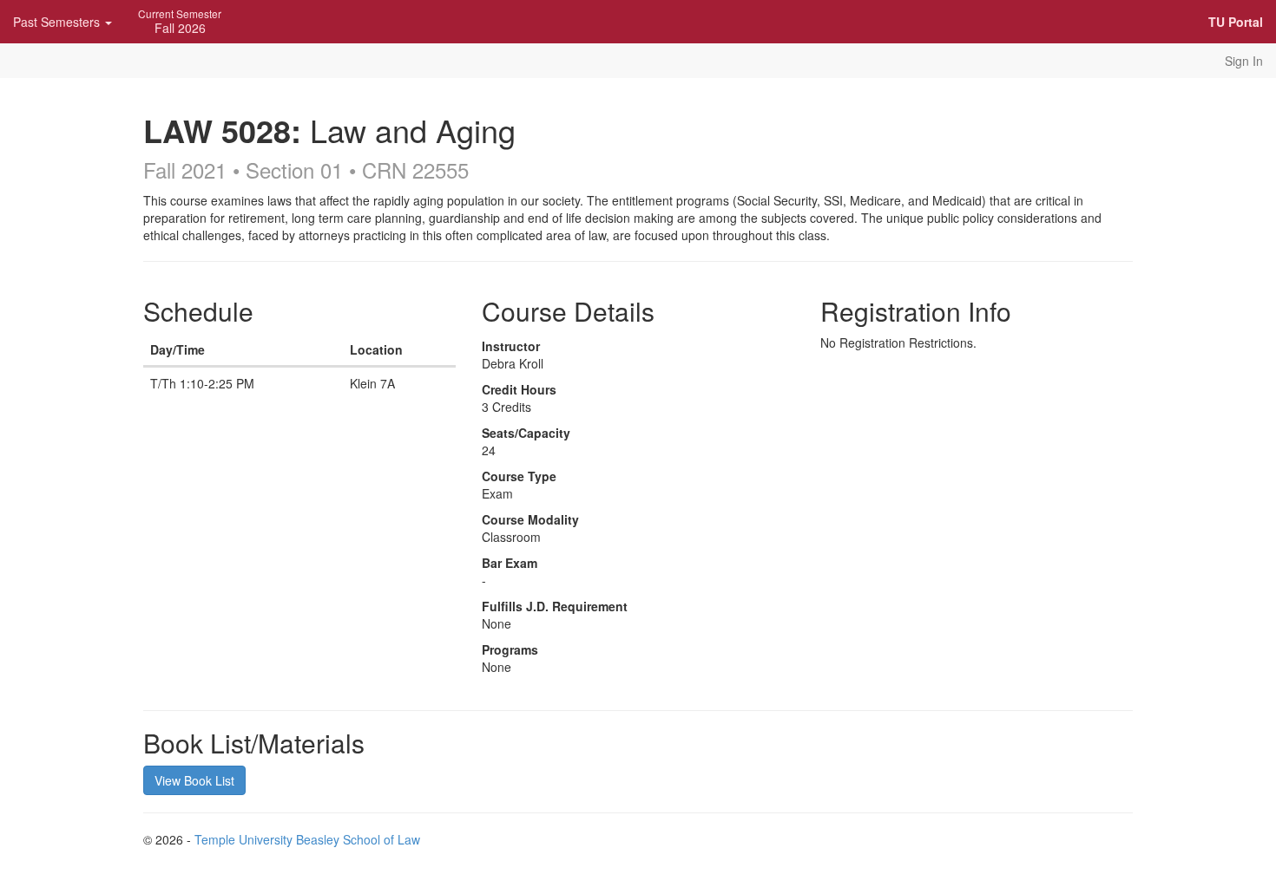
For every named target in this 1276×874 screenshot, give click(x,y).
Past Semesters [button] (58, 21)
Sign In (1244, 60)
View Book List (194, 780)
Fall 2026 (179, 21)
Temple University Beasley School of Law (307, 839)
